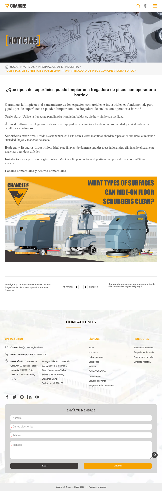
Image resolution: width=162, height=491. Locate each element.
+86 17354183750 (38, 354)
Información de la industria (58, 66)
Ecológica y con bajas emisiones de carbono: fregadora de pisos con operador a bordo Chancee (28, 287)
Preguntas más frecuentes (101, 385)
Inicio (91, 347)
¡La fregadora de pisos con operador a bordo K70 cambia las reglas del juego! (131, 285)
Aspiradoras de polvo (144, 357)
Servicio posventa (97, 381)
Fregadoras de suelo (144, 352)
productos (93, 352)
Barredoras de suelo (143, 347)
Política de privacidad (97, 487)
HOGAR (14, 66)
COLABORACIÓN (97, 371)
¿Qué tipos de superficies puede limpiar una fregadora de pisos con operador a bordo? (70, 70)
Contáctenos (95, 376)
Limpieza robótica (142, 362)
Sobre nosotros (96, 357)
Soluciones (94, 362)
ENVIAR (118, 466)
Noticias (29, 66)
